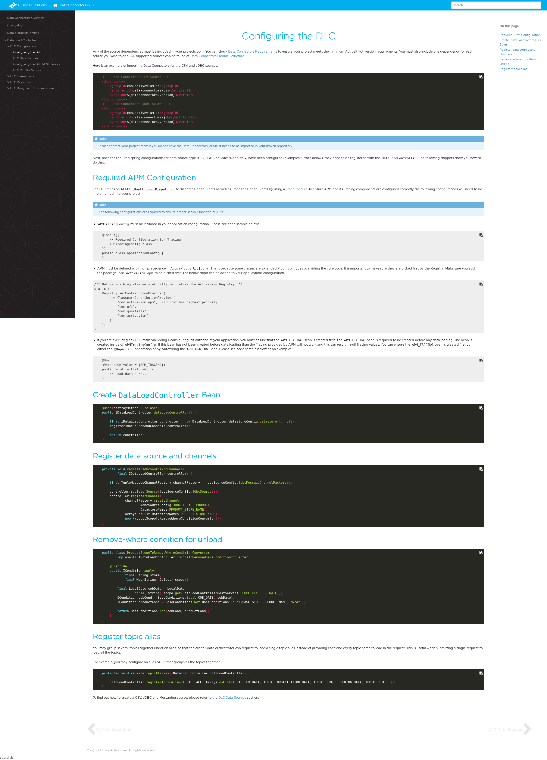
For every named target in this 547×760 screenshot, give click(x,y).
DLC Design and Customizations (32, 88)
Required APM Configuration (520, 35)
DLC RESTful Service (27, 70)
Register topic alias (513, 69)
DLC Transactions (22, 76)
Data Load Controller (21, 40)
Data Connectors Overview (25, 17)
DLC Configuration (23, 46)
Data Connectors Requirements (252, 51)
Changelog (14, 25)
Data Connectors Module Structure (217, 56)
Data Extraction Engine (23, 32)
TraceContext (296, 189)
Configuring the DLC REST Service (36, 64)
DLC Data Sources (25, 58)
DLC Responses (20, 82)
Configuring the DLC (27, 52)
